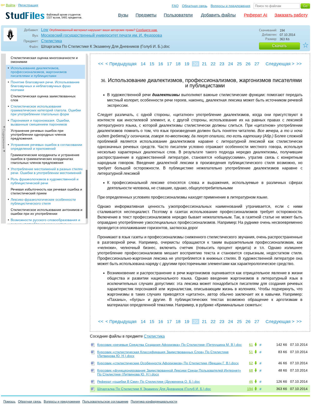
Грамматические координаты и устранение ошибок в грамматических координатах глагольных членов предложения (45, 159)
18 (178, 63)
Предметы (146, 15)
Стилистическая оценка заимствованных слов (43, 98)
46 (251, 381)
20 (195, 63)
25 (239, 63)
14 (143, 63)
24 (230, 63)
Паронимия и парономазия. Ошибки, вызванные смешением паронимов (40, 122)
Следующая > (280, 63)
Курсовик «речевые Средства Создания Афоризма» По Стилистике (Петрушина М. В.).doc (169, 345)
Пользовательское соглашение (105, 401)
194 (250, 389)
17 (169, 63)
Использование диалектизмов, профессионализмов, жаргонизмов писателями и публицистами (39, 72)
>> (299, 63)
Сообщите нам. (146, 30)
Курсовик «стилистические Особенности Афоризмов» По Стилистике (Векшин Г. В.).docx (168, 363)
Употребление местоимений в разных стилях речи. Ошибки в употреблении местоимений (47, 171)
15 (151, 63)
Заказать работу (291, 15)
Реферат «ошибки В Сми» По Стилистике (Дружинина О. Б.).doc (148, 381)
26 (248, 63)
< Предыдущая (121, 63)
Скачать (279, 46)
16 (160, 63)
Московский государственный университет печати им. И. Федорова (101, 35)
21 (204, 63)
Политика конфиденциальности (154, 401)
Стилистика (51, 41)
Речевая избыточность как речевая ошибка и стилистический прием (46, 191)
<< (101, 63)
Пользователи (178, 15)
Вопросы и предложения (230, 6)
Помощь (9, 401)
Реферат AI (255, 15)
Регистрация (28, 5)
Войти (10, 5)
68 (251, 370)
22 (213, 63)
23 (221, 63)
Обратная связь (194, 6)
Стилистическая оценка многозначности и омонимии (44, 60)
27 (256, 63)
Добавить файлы (218, 15)
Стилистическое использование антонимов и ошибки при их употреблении (46, 212)
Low (44, 30)
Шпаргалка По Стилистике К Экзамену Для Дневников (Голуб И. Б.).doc (154, 389)
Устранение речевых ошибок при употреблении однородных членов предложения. (38, 134)
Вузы (123, 15)
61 (251, 345)
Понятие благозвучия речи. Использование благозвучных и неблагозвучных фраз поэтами (45, 86)
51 (251, 352)
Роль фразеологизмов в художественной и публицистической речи (44, 181)
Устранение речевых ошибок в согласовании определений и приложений (46, 146)
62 (251, 363)
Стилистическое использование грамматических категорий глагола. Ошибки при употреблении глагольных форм (46, 110)
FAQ (175, 6)
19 (186, 63)
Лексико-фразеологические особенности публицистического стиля (43, 201)
